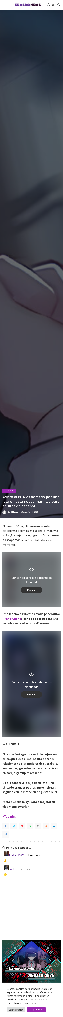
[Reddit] (46, 826)
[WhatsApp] (30, 826)
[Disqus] (31, 889)
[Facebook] (5, 826)
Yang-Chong (12, 619)
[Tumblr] (38, 826)
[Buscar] (58, 5)
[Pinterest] (22, 826)
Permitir (31, 590)
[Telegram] (5, 834)
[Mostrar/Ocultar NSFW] (52, 5)
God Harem (13, 512)
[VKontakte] (54, 826)
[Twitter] (13, 826)
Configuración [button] (16, 1009)
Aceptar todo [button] (36, 1009)
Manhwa (9, 491)
